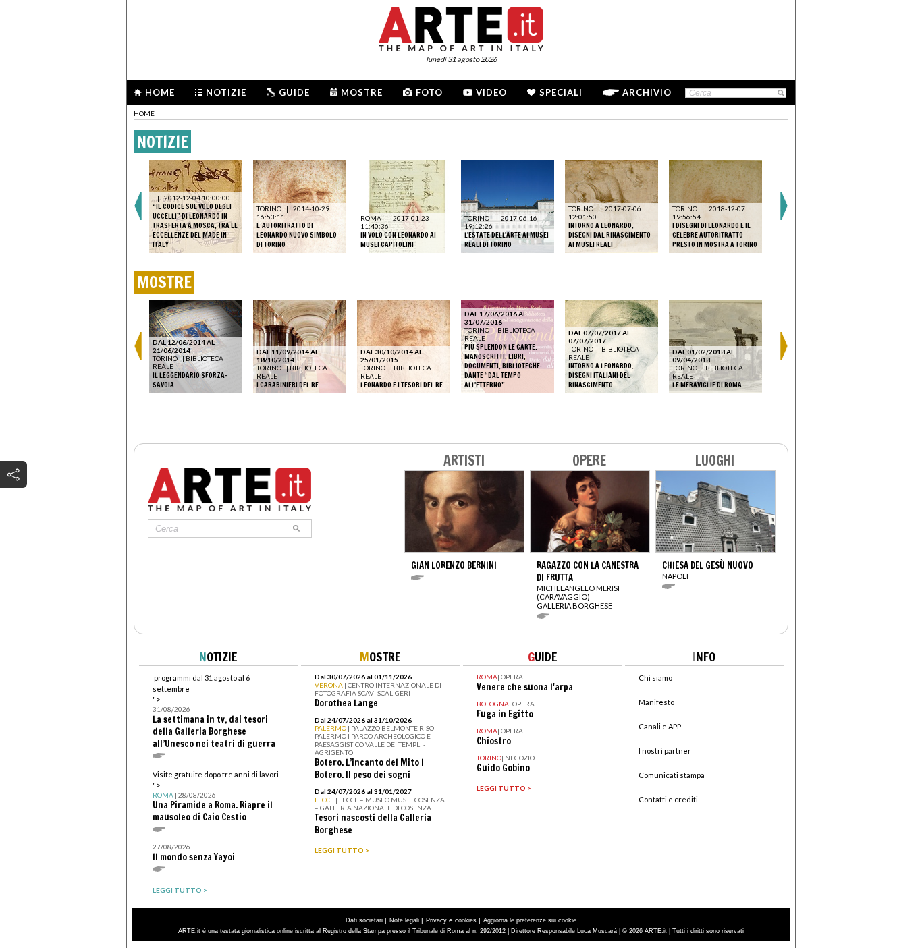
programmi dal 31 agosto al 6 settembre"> (214, 711)
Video (491, 92)
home (144, 113)
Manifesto (656, 702)
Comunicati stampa (672, 775)
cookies (466, 920)
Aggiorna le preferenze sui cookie (529, 920)
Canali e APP (660, 726)
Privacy (436, 920)
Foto (429, 92)
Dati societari (364, 920)
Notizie (226, 92)
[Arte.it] (461, 27)
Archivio (647, 92)
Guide (294, 92)
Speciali (560, 92)
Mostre (362, 92)
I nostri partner (665, 750)
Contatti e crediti (668, 799)
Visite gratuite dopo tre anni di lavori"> (216, 796)
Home (160, 92)
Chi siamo (655, 677)
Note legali (404, 920)
